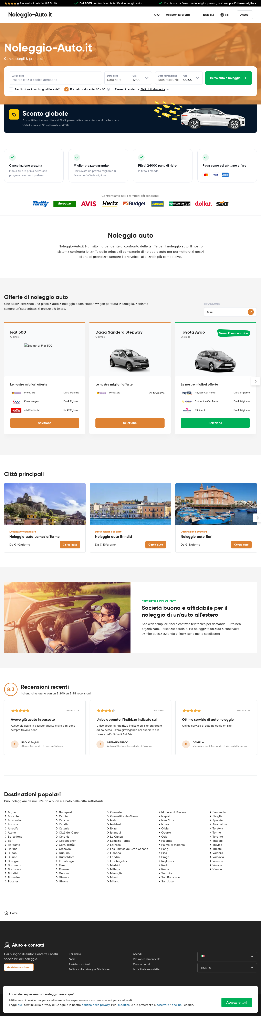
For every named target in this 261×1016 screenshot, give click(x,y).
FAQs (72, 959)
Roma (165, 869)
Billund (12, 857)
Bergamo (14, 845)
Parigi (165, 849)
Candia (64, 824)
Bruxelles (14, 877)
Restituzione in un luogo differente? (37, 89)
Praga (165, 857)
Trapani (217, 840)
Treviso (217, 845)
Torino (216, 832)
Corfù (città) (67, 845)
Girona (63, 881)
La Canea (116, 836)
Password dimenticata (146, 959)
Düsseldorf (66, 857)
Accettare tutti (236, 1002)
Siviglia (217, 816)
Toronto (217, 836)
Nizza (165, 824)
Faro (62, 865)
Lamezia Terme (120, 840)
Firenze (64, 869)
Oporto (166, 832)
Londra (115, 857)
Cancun (64, 820)
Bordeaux (14, 865)
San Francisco (170, 877)
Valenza (217, 853)
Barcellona (15, 836)
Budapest (65, 812)
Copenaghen (67, 840)
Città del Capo (69, 832)
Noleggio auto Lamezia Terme (34, 536)
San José (167, 881)
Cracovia (65, 849)
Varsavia (218, 857)
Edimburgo (66, 861)
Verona (217, 865)
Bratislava (14, 869)
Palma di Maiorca (173, 845)
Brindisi (13, 873)
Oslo (164, 836)
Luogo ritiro (18, 76)
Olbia (165, 828)
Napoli (165, 816)
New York (167, 820)
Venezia (217, 861)
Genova (64, 873)
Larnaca (115, 845)
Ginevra (64, 877)
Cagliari (64, 816)
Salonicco (168, 873)
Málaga (115, 869)
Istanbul (115, 832)
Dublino (64, 853)
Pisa (164, 853)
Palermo (167, 840)
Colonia (64, 836)
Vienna (217, 869)
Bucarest (14, 881)
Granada (116, 812)
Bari (10, 840)
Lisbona (115, 853)
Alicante (13, 816)
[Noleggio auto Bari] (216, 504)
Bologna (13, 861)
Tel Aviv (217, 828)
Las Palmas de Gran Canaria (129, 849)
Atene (12, 832)
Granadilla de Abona (124, 816)
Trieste (217, 849)
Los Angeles (118, 861)
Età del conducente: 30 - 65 (87, 89)
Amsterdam (15, 820)
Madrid (115, 865)
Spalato (217, 820)
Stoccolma (219, 824)
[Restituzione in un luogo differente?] (11, 89)
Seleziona (44, 423)
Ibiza (113, 828)
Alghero (13, 812)
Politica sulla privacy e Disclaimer (89, 969)
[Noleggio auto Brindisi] (130, 504)
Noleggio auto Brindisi (113, 536)
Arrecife (13, 828)
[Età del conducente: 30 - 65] (66, 89)
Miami (114, 877)
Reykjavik (167, 861)
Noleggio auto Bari (196, 536)
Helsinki (115, 824)
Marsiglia (116, 873)
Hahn (113, 820)
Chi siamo (75, 954)
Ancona (13, 824)
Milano (114, 881)
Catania (64, 828)
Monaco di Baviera (174, 812)
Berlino (13, 849)
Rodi (164, 865)
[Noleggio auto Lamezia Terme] (45, 504)
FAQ (156, 14)
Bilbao (12, 853)
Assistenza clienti (178, 14)
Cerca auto (70, 545)
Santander (219, 812)
